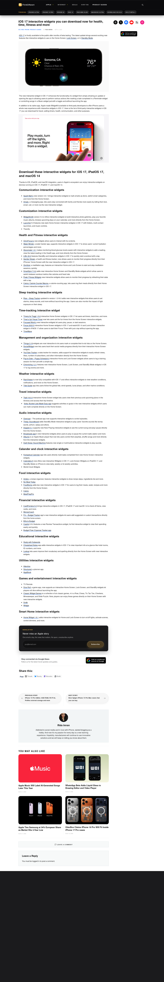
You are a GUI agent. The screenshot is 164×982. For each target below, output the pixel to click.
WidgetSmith (28, 217)
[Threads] (115, 22)
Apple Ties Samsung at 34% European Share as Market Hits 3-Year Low (39, 828)
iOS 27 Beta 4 (130, 12)
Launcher (27, 223)
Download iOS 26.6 (114, 12)
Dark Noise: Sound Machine (34, 443)
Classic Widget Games (32, 593)
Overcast (26, 418)
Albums (26, 436)
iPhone (27, 29)
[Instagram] (142, 22)
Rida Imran (48, 29)
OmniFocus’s (28, 241)
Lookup (26, 551)
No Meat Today (29, 482)
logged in (36, 861)
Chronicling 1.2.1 (30, 364)
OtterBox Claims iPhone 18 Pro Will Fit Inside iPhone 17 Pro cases (87, 828)
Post (21, 676)
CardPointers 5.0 (30, 506)
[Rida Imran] (63, 717)
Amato (26, 202)
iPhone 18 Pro (48, 12)
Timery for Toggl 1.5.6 (32, 316)
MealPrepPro (28, 494)
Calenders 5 (28, 461)
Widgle (26, 605)
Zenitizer (26, 265)
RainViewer (28, 379)
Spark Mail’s (28, 196)
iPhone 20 (60, 12)
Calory (26, 491)
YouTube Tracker (30, 352)
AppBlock (27, 572)
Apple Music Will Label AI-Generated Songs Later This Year (39, 787)
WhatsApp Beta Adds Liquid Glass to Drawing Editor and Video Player (83, 786)
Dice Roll (27, 587)
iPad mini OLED (82, 12)
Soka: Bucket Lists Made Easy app (37, 403)
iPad (22, 29)
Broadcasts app (29, 433)
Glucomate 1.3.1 (29, 250)
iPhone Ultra (34, 12)
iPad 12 (70, 12)
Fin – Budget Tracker (31, 515)
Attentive (26, 566)
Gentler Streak (29, 259)
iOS (19, 29)
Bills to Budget (29, 521)
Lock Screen (72, 38)
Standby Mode (87, 38)
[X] (121, 22)
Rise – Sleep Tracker (31, 298)
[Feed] (137, 22)
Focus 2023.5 (28, 325)
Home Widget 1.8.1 (31, 617)
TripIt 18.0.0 (28, 397)
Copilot (26, 524)
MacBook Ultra (97, 12)
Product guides (35, 29)
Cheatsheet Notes (30, 545)
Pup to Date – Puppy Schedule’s (36, 358)
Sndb (25, 602)
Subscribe (95, 644)
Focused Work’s (29, 322)
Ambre (26, 479)
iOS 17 (21, 35)
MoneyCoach (28, 512)
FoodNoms (27, 485)
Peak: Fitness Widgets (32, 277)
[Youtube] (132, 22)
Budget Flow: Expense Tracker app (37, 530)
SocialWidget (28, 346)
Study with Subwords (31, 542)
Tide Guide (27, 385)
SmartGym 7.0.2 (29, 271)
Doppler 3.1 (28, 427)
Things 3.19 (28, 343)
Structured (27, 569)
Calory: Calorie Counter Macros (35, 283)
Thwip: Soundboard (31, 421)
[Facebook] (126, 22)
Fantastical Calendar (31, 454)
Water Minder (28, 244)
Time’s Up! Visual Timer (33, 319)
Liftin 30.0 (27, 256)
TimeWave (27, 331)
